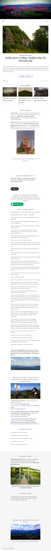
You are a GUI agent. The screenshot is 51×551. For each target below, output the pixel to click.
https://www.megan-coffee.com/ (18, 408)
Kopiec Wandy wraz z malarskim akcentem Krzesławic (24, 100)
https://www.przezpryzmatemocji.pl (19, 416)
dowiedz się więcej (25, 76)
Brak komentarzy (44, 81)
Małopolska (28, 55)
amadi (6, 81)
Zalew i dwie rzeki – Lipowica (17, 441)
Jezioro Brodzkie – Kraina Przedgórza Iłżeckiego (22, 438)
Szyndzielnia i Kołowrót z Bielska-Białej (19, 435)
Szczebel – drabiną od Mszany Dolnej (19, 444)
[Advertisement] (21, 169)
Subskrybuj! (14, 189)
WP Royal (12, 548)
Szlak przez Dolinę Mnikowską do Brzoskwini (25, 59)
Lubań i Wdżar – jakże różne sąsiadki (19, 432)
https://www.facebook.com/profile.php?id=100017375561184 (25, 423)
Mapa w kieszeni (25, 8)
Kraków (21, 55)
